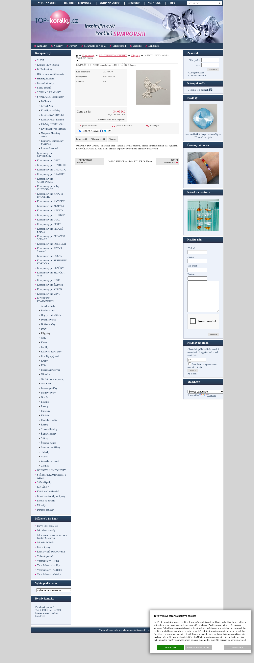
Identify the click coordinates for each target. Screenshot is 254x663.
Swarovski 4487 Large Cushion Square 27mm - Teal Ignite (203, 136)
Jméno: (191, 257)
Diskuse (112, 139)
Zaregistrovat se (196, 72)
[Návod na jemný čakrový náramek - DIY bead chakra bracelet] (203, 183)
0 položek (204, 90)
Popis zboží (81, 139)
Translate (211, 395)
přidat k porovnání (124, 125)
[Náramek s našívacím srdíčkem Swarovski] (203, 230)
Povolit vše (170, 648)
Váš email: (192, 265)
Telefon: (191, 274)
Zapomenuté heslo (197, 75)
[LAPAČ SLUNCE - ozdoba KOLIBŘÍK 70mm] (153, 87)
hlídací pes (154, 125)
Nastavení (237, 648)
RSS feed (192, 373)
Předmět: (192, 248)
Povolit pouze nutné (198, 648)
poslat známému (89, 125)
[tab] (82, 139)
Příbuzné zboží (98, 139)
